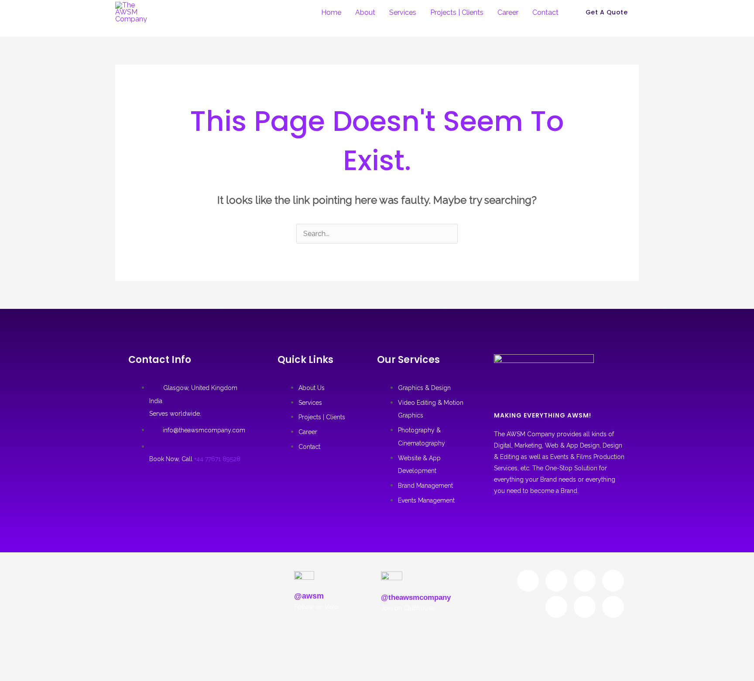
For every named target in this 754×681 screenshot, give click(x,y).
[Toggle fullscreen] (35, 645)
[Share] (60, 645)
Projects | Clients (456, 12)
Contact (545, 12)
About (365, 12)
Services (402, 12)
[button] (606, 12)
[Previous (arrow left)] (11, 661)
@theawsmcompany (416, 597)
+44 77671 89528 (217, 458)
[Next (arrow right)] (35, 661)
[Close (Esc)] (84, 645)
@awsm (309, 596)
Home (331, 12)
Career (507, 12)
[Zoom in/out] (11, 645)
